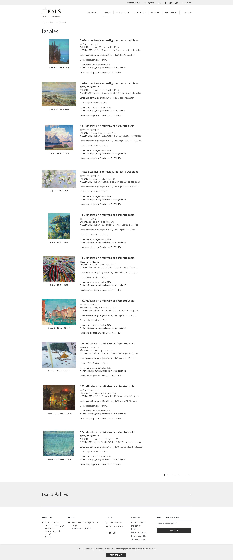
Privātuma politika (138, 536)
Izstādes (155, 12)
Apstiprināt (116, 555)
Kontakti (187, 12)
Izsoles (107, 12)
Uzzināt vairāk (151, 549)
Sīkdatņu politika (138, 539)
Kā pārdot (93, 12)
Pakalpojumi (171, 12)
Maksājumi (135, 525)
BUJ (159, 3)
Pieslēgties (149, 3)
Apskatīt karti (77, 528)
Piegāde (134, 529)
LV (183, 3)
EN (187, 3)
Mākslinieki (140, 12)
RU (190, 3)
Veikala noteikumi (138, 532)
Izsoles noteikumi (138, 522)
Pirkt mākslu (122, 12)
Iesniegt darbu (133, 3)
